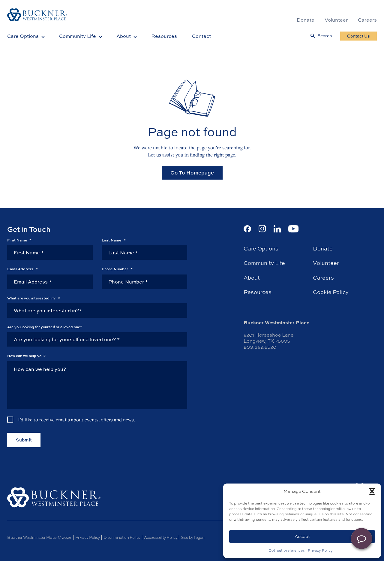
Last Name (114, 240)
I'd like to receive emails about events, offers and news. (76, 420)
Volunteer (336, 20)
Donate (305, 20)
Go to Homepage (192, 172)
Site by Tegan (193, 537)
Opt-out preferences (286, 550)
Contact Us (358, 36)
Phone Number (117, 269)
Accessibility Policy (160, 537)
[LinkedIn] (277, 228)
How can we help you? (26, 356)
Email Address (22, 269)
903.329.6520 (260, 347)
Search (324, 35)
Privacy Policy (320, 550)
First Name (19, 240)
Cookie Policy (331, 292)
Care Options (23, 36)
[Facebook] (247, 228)
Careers (367, 20)
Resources (164, 36)
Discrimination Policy (122, 537)
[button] (372, 491)
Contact (201, 36)
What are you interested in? (33, 298)
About (123, 36)
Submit (24, 440)
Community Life (77, 36)
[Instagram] (262, 228)
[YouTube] (293, 228)
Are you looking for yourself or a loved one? (44, 327)
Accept (302, 536)
